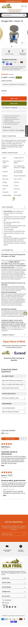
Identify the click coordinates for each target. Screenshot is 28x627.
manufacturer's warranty (18, 238)
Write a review (10, 439)
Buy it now (14, 103)
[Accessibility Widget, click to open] (25, 313)
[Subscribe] (24, 534)
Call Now (21, 130)
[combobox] (14, 15)
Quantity (4, 90)
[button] (4, 74)
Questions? (26, 130)
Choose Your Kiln (6, 80)
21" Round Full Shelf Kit (15, 328)
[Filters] (21, 438)
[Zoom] (22, 42)
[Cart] (22, 6)
